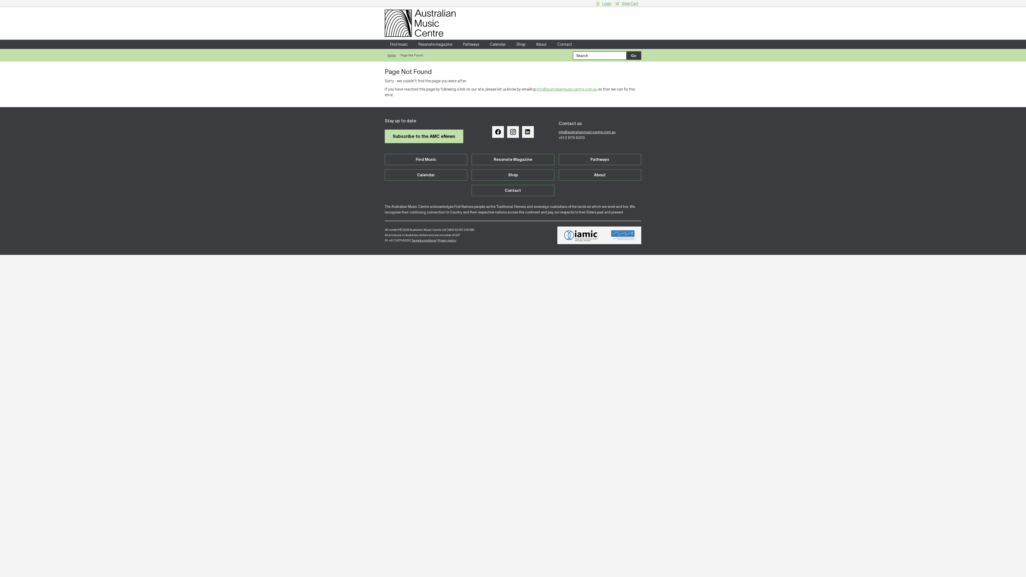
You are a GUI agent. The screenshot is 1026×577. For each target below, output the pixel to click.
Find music (399, 44)
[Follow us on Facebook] (498, 132)
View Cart (630, 3)
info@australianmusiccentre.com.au (567, 89)
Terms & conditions (423, 240)
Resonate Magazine (513, 159)
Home (391, 55)
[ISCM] (623, 235)
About (541, 44)
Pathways (471, 44)
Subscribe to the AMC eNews (424, 136)
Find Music (426, 159)
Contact (564, 44)
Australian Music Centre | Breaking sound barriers (420, 23)
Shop (520, 44)
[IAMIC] (581, 235)
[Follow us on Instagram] (513, 132)
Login (607, 3)
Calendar (498, 44)
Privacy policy (447, 240)
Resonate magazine (435, 44)
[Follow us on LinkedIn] (528, 132)
